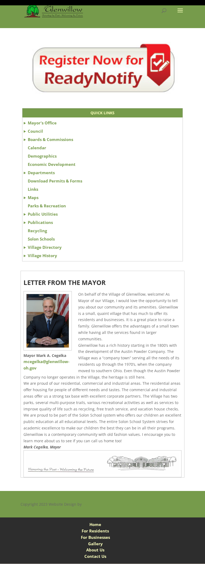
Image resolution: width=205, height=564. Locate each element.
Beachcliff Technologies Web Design (119, 504)
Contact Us (95, 556)
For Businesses (95, 537)
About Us (95, 549)
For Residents (95, 530)
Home (95, 524)
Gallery (95, 543)
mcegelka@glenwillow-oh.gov (46, 365)
